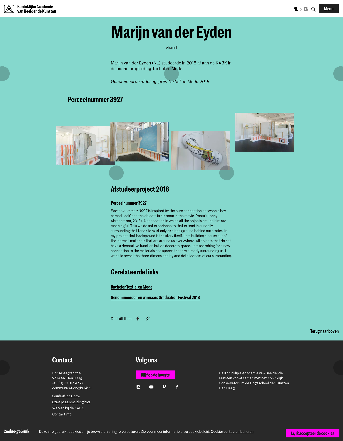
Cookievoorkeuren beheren (232, 431)
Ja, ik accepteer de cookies (312, 433)
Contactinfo (61, 414)
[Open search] (313, 9)
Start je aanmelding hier (71, 402)
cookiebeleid (199, 431)
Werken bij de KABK (68, 408)
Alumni (171, 47)
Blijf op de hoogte (155, 374)
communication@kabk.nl (71, 388)
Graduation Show (66, 396)
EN (306, 9)
